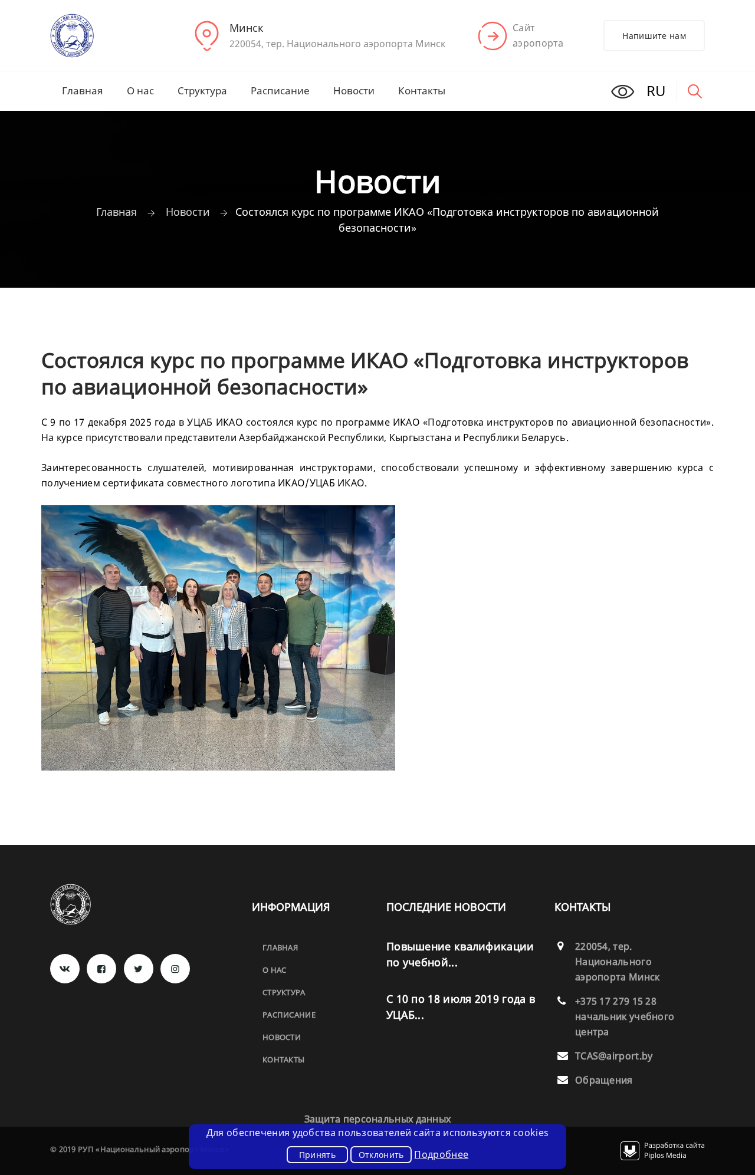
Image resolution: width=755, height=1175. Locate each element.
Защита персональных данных (377, 1119)
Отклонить (381, 1154)
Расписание (280, 90)
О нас (140, 90)
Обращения (604, 1080)
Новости (354, 90)
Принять (317, 1154)
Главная (82, 90)
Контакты (421, 90)
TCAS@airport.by (614, 1055)
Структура (202, 90)
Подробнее (441, 1154)
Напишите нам (654, 35)
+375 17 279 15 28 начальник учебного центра (624, 1016)
